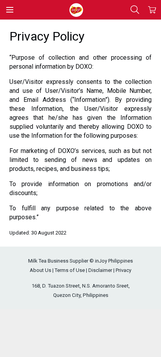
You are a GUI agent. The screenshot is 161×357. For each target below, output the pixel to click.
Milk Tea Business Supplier (58, 261)
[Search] (134, 10)
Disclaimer (100, 270)
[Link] (76, 10)
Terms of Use (70, 270)
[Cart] (152, 10)
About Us (40, 270)
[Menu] (9, 10)
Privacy (123, 270)
